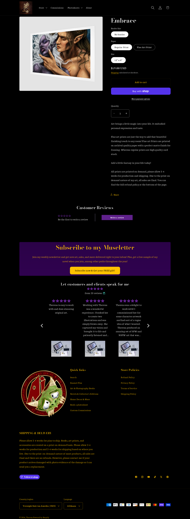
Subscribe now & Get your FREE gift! (95, 270)
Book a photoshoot (79, 404)
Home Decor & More (80, 399)
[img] (95, 289)
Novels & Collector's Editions (84, 393)
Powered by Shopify (41, 517)
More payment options (141, 98)
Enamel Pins (76, 382)
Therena (29, 517)
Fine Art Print (144, 47)
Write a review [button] (117, 217)
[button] (43, 7)
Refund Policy (128, 377)
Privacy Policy (128, 382)
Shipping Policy (128, 393)
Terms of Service (129, 388)
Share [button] (116, 194)
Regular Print (122, 47)
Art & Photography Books (82, 388)
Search (73, 377)
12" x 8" (118, 60)
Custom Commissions (80, 410)
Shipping (115, 72)
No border (120, 34)
